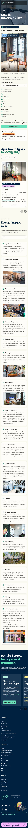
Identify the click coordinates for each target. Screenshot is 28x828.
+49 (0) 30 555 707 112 (10, 734)
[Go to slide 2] (8, 69)
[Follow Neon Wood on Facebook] (6, 809)
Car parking (4, 786)
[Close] (27, 822)
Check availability (16, 127)
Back (4, 10)
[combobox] (14, 85)
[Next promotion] (24, 824)
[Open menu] (24, 2)
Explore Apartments (9, 702)
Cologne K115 (4, 761)
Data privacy (4, 725)
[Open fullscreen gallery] (24, 35)
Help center (4, 781)
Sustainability (4, 783)
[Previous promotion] (3, 824)
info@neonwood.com (9, 736)
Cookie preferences (6, 730)
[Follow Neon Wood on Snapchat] (2, 805)
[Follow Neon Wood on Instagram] (2, 809)
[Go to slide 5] (11, 69)
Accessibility (4, 726)
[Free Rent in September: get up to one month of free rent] (14, 824)
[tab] (4, 35)
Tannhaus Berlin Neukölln (7, 754)
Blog (2, 784)
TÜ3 (2, 771)
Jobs (2, 728)
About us (3, 779)
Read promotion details (8, 139)
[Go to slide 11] (18, 69)
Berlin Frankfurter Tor (6, 752)
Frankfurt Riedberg (5, 766)
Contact (3, 721)
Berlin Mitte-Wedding (6, 750)
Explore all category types (9, 157)
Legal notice (4, 723)
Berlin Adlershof (5, 756)
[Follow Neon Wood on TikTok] (9, 805)
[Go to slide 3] (9, 69)
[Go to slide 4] (10, 69)
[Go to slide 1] (6, 69)
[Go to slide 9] (16, 69)
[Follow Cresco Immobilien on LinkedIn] (6, 805)
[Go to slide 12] (19, 69)
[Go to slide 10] (17, 69)
